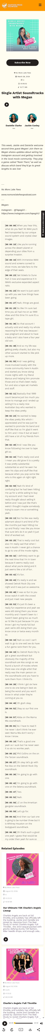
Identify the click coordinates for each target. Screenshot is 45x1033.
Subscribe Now (22, 62)
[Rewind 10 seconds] (4, 1030)
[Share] (38, 1029)
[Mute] (41, 1023)
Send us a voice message (43, 223)
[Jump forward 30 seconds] (12, 1030)
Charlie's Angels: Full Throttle (20, 1003)
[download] (30, 1029)
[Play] (5, 1023)
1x (20, 1029)
